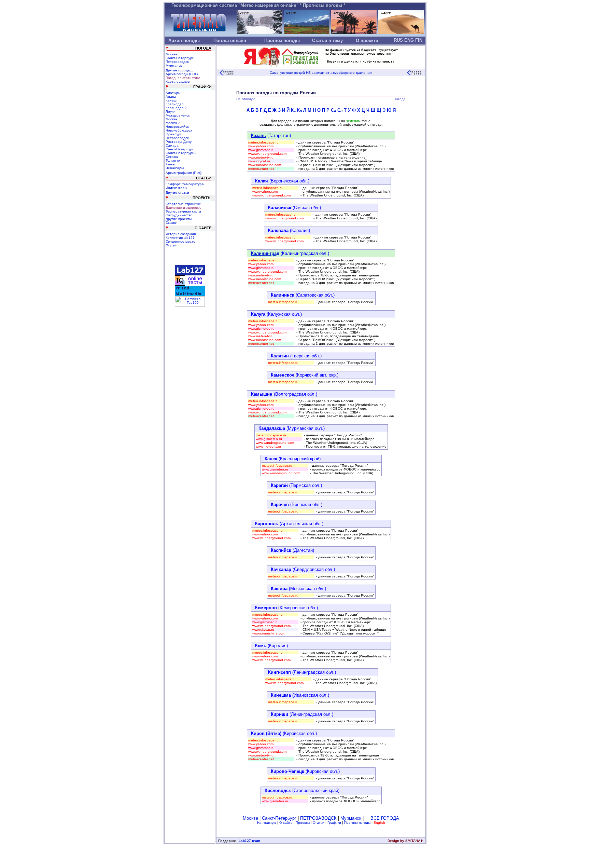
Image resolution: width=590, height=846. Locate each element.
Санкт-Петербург (180, 58)
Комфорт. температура (185, 184)
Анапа (171, 96)
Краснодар (175, 104)
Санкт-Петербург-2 (181, 153)
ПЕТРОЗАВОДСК (318, 818)
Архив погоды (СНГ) (182, 74)
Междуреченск (177, 115)
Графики (334, 822)
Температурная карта (183, 211)
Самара (172, 145)
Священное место (180, 241)
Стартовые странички (183, 204)
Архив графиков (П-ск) (183, 173)
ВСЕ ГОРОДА (384, 818)
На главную (266, 822)
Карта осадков (177, 81)
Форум (171, 245)
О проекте (367, 40)
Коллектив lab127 (180, 238)
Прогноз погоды (282, 40)
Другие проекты (179, 219)
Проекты (303, 822)
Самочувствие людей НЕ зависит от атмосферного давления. (321, 72)
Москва (171, 54)
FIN (418, 40)
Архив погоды (184, 40)
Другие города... (179, 70)
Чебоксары (175, 168)
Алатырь (173, 93)
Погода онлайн (229, 40)
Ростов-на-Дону (179, 142)
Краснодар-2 (176, 108)
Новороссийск (177, 126)
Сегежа (172, 157)
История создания (181, 234)
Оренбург (174, 134)
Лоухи (170, 111)
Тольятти (173, 160)
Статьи (318, 822)
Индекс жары (176, 188)
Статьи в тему (327, 40)
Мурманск (174, 65)
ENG (409, 40)
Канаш (171, 100)
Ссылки (172, 222)
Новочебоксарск (179, 130)
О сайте (286, 822)
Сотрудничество (179, 215)
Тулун (170, 164)
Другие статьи (177, 192)
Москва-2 (173, 123)
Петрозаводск (177, 62)
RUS (398, 40)
